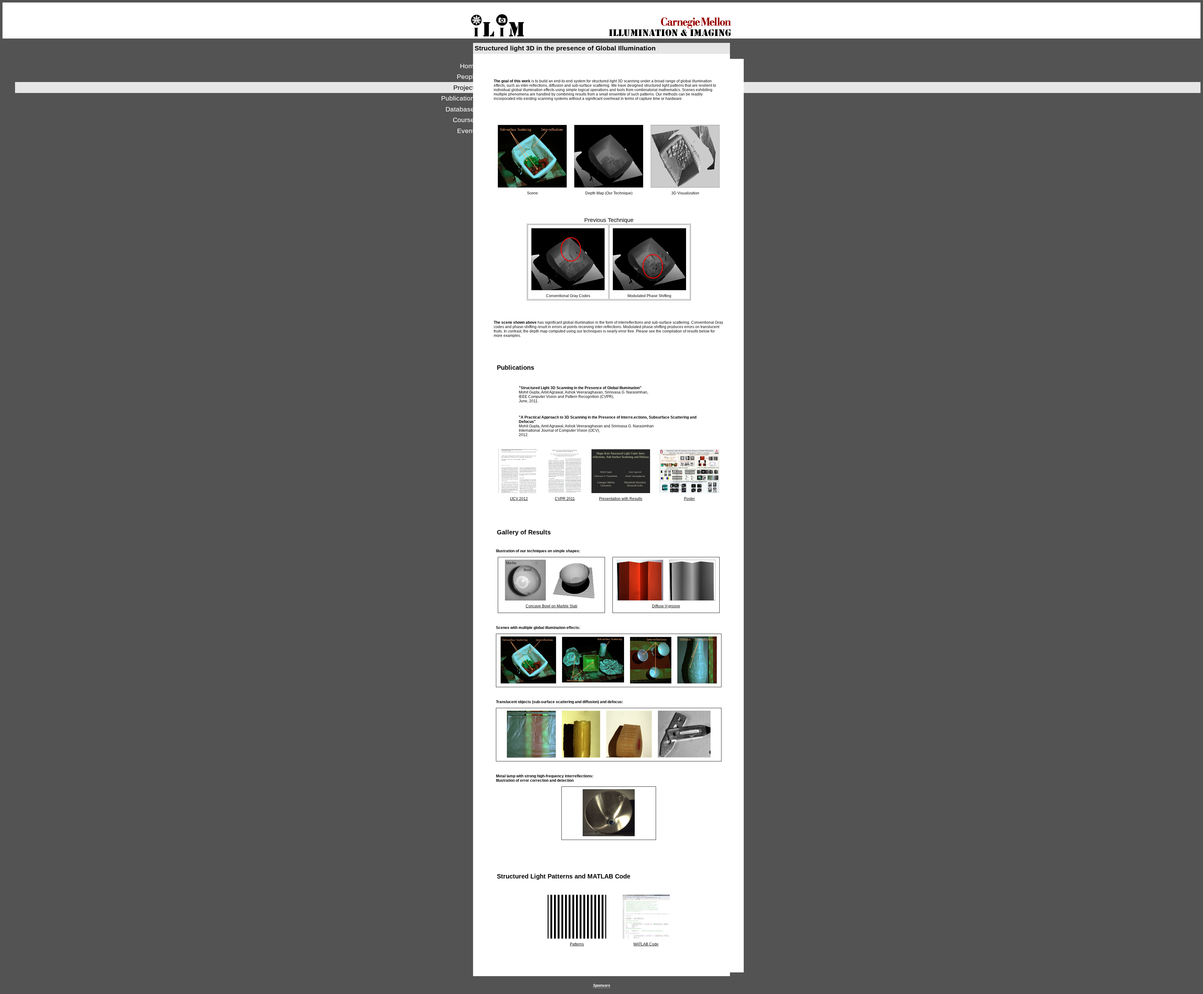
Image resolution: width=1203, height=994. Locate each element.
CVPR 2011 (565, 499)
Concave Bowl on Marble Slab (551, 606)
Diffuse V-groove (666, 606)
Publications (459, 98)
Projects (465, 87)
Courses (465, 119)
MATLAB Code (646, 944)
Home (469, 66)
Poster (689, 499)
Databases (461, 109)
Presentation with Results (620, 499)
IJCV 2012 (519, 499)
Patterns (577, 944)
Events (467, 130)
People (467, 76)
